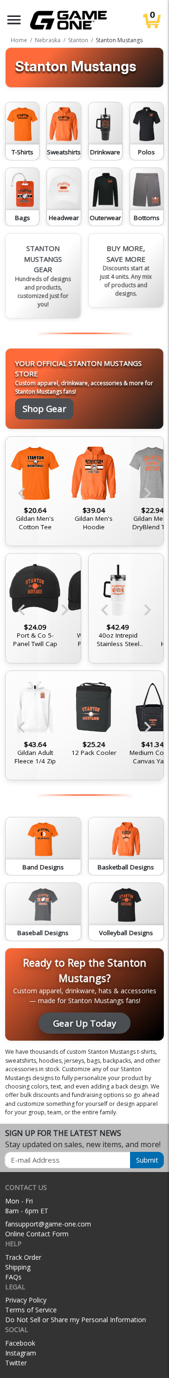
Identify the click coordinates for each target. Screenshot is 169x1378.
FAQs (13, 1276)
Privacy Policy (25, 1299)
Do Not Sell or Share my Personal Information (75, 1319)
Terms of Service (31, 1309)
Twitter (16, 1362)
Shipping (18, 1267)
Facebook (20, 1343)
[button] (14, 20)
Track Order (23, 1257)
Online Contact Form (37, 1233)
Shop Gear (44, 408)
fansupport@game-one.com (48, 1223)
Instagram (20, 1352)
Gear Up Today (84, 1023)
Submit (147, 1160)
